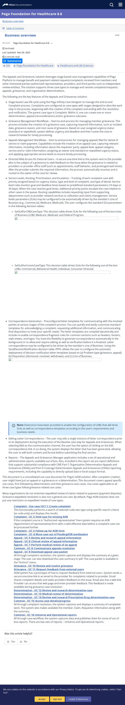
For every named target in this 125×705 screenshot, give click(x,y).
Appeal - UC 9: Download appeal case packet (41, 551)
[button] (62, 28)
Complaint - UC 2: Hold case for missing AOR (41, 516)
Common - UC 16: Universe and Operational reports (45, 615)
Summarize (14, 61)
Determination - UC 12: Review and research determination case (53, 590)
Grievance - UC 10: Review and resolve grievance (43, 566)
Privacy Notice (67, 689)
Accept (41, 699)
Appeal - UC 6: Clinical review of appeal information (45, 541)
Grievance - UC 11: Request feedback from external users (49, 569)
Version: (6, 42)
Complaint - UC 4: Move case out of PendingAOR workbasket (51, 534)
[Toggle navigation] (120, 4)
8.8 (8, 65)
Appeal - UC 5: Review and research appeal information (47, 537)
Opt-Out (57, 699)
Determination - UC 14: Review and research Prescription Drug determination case (64, 597)
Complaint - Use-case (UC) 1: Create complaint (42, 506)
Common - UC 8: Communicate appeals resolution (44, 548)
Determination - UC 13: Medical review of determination (48, 594)
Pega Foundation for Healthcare (35, 65)
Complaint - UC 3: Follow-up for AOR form (39, 530)
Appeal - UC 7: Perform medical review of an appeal (45, 544)
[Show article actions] (117, 35)
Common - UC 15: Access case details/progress (42, 601)
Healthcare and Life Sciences (76, 65)
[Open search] (111, 4)
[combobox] (32, 43)
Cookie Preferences (78, 699)
